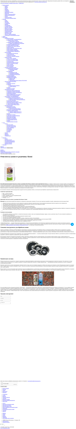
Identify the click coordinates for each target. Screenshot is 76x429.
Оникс (4, 415)
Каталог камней (6, 388)
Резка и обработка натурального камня (10, 407)
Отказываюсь (72, 2)
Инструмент (5, 391)
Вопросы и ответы (6, 399)
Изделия (4, 389)
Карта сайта (5, 401)
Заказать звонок (9, 147)
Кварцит (4, 416)
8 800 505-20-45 (3, 147)
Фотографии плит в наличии (8, 418)
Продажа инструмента (7, 405)
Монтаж (4, 411)
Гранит (4, 414)
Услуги (4, 403)
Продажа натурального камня (8, 404)
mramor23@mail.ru (6, 422)
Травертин (5, 417)
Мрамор (4, 413)
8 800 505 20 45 (5, 421)
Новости (4, 396)
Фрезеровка (5, 408)
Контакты (4, 144)
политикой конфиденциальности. (34, 381)
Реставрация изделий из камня (8, 409)
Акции (4, 36)
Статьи (4, 395)
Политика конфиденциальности (41, 1)
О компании (5, 394)
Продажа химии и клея (7, 406)
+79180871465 (21, 3)
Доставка (4, 398)
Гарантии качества (6, 397)
